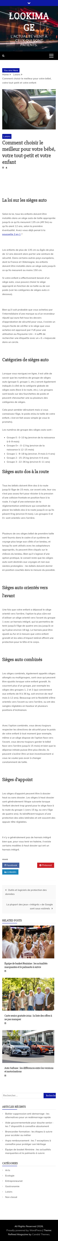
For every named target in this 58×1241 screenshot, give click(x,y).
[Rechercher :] (29, 1095)
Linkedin (11, 871)
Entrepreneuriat (14, 1180)
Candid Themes (41, 1234)
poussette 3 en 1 (11, 234)
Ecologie (9, 1175)
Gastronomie (12, 1186)
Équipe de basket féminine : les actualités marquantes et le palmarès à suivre (25, 965)
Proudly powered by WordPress (24, 1230)
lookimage (29, 21)
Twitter (29, 865)
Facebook (11, 865)
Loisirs (6, 136)
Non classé (11, 1197)
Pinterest (46, 865)
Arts (7, 1170)
